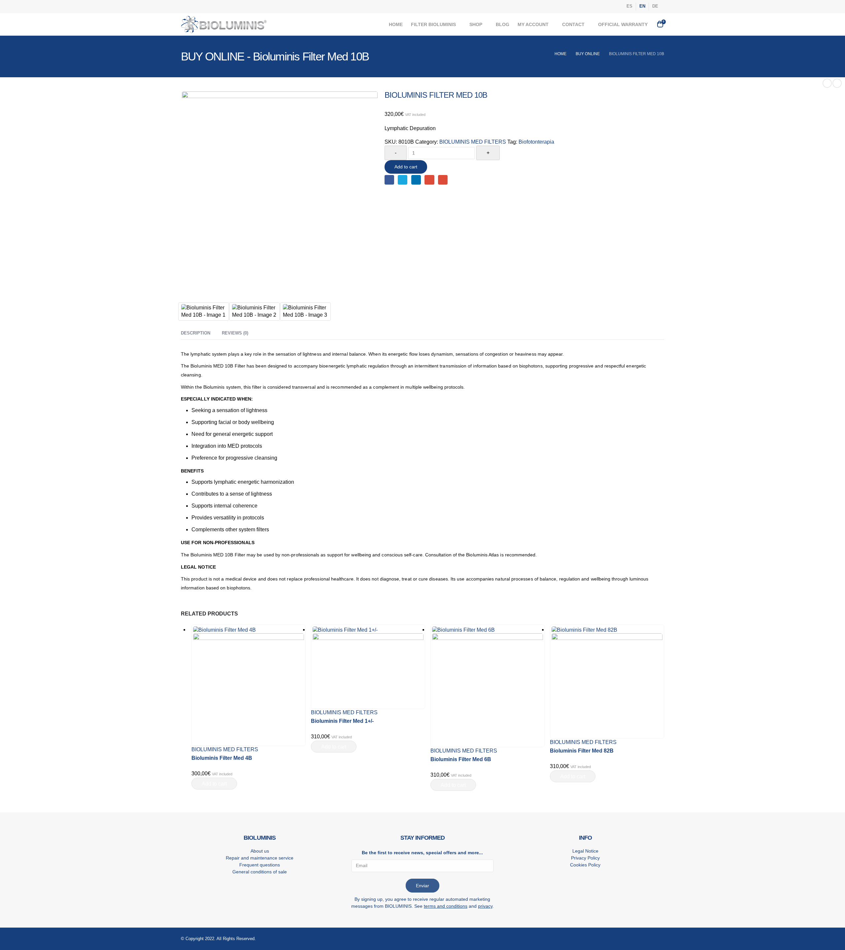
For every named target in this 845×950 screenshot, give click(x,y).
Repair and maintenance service (259, 858)
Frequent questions (259, 864)
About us (260, 851)
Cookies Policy (585, 864)
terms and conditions (445, 906)
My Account (533, 24)
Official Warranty (623, 24)
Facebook (389, 180)
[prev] (827, 83)
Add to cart (405, 166)
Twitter (402, 180)
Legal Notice (585, 851)
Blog (502, 24)
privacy (485, 906)
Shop (475, 24)
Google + (429, 180)
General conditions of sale (259, 871)
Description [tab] (195, 333)
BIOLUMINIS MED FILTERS (472, 142)
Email (443, 180)
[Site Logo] (224, 25)
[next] (837, 83)
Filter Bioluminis (433, 24)
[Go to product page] (248, 685)
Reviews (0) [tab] (235, 333)
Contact (573, 24)
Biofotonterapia (536, 142)
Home (396, 24)
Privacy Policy (585, 858)
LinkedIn (416, 180)
